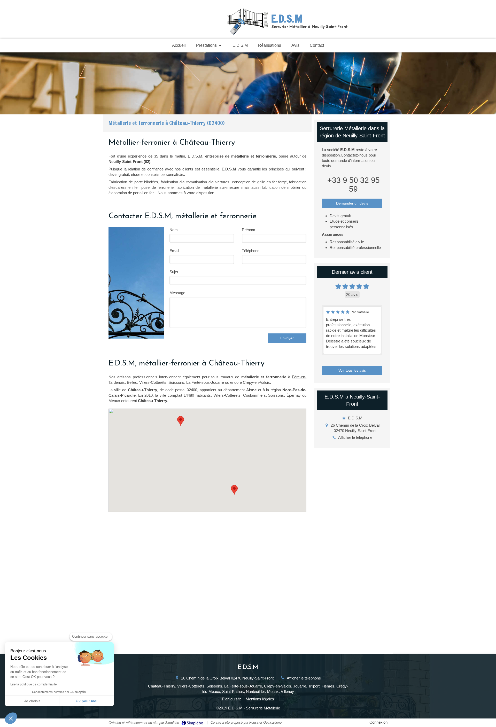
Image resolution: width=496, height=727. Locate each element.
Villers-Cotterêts (152, 382)
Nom (173, 230)
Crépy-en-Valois (256, 382)
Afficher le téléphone (355, 437)
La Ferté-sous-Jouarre (205, 382)
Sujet (173, 272)
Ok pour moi (86, 701)
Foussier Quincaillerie (265, 722)
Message (177, 293)
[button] (11, 718)
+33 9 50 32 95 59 (353, 184)
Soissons (176, 382)
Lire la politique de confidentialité (33, 684)
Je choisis (32, 701)
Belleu (132, 382)
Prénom (248, 230)
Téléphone (250, 250)
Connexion (378, 722)
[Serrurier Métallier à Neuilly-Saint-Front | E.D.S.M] (248, 21)
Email (174, 250)
